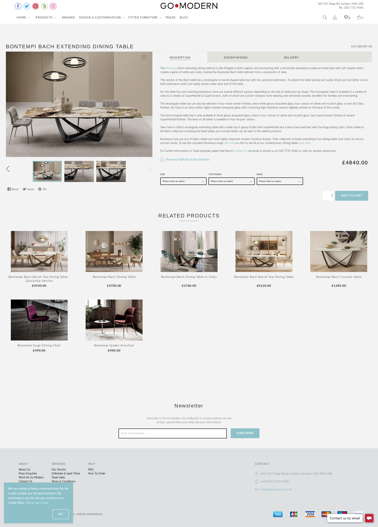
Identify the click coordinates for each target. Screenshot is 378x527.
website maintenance (89, 514)
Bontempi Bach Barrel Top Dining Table (264, 276)
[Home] (189, 6)
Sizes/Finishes (236, 57)
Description (180, 57)
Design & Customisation (100, 17)
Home (22, 17)
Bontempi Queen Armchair (114, 345)
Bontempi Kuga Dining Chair (39, 345)
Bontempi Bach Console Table (338, 276)
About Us (24, 469)
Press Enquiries (28, 473)
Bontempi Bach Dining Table (114, 276)
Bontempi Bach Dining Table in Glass (189, 276)
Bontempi (171, 68)
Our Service (59, 469)
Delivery (291, 57)
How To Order (96, 473)
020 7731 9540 (353, 7)
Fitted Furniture (143, 17)
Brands (68, 17)
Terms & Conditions (63, 481)
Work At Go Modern (31, 477)
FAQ (90, 469)
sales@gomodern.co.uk (276, 489)
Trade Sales (58, 477)
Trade (170, 17)
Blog (184, 17)
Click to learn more (36, 503)
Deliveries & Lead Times (66, 473)
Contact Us (240, 151)
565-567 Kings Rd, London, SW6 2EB (340, 4)
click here (229, 143)
